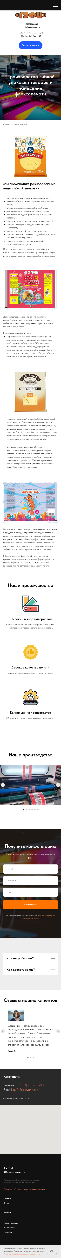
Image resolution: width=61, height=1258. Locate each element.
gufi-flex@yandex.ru (31, 27)
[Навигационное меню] (55, 5)
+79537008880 (31, 24)
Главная (6, 814)
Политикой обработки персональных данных (22, 1254)
